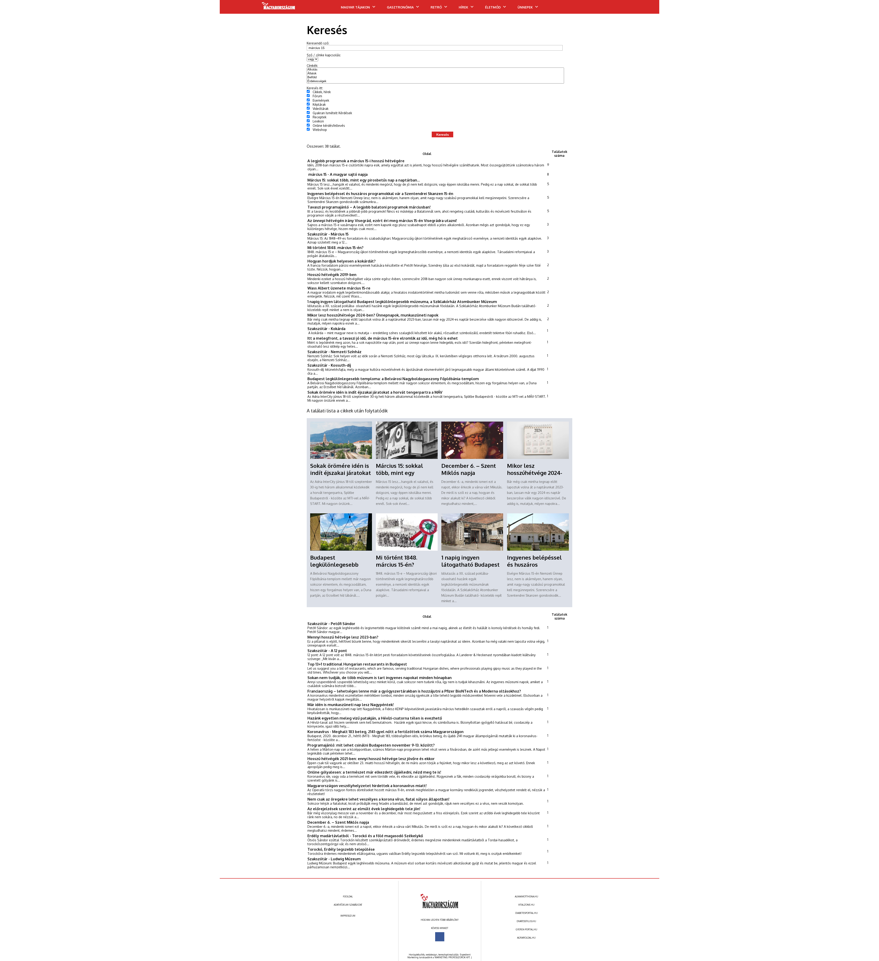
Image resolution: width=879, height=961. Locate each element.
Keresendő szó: (318, 43)
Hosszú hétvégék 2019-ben (331, 274)
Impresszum (347, 915)
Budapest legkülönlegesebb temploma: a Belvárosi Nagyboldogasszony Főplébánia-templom (393, 378)
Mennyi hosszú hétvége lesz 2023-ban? (342, 637)
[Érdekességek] (435, 81)
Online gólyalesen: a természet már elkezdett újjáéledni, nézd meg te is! (374, 772)
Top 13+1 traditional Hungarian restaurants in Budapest (357, 664)
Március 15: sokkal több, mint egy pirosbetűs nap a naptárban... (363, 180)
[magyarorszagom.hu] (278, 7)
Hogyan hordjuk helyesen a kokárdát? (341, 261)
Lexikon (318, 121)
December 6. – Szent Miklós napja (468, 469)
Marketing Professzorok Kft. (452, 957)
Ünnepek (525, 7)
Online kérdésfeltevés (329, 125)
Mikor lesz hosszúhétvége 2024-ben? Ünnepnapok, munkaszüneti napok (372, 315)
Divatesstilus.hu (526, 921)
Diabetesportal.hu (526, 913)
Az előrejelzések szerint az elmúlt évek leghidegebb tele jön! (363, 808)
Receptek (319, 117)
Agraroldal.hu (526, 937)
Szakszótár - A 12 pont (327, 650)
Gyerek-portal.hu (526, 929)
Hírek (463, 7)
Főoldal (348, 896)
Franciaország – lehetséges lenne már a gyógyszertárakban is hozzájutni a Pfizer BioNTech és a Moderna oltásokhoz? (414, 691)
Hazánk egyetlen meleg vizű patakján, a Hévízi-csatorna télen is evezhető (374, 718)
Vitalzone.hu (526, 904)
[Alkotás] (435, 70)
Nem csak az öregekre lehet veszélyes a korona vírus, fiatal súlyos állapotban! (378, 799)
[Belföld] (435, 77)
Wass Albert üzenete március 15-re (338, 288)
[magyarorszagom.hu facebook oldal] (439, 936)
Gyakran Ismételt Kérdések (332, 113)
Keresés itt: (315, 88)
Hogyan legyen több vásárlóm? (439, 919)
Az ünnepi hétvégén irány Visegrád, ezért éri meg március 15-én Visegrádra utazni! (382, 220)
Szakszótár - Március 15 (328, 234)
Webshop (320, 130)
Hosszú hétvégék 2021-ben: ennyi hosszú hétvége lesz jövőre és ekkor (371, 758)
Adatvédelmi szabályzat (348, 904)
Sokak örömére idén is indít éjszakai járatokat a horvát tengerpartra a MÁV (374, 392)
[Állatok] (435, 74)
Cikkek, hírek (322, 92)
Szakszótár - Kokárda (326, 328)
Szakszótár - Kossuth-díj (329, 365)
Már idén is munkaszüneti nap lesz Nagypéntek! (350, 704)
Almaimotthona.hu (526, 896)
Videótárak (320, 109)
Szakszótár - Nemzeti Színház (334, 351)
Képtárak (319, 104)
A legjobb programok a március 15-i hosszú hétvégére (355, 160)
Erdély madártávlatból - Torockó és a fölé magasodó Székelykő (365, 835)
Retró (436, 7)
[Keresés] (646, 8)
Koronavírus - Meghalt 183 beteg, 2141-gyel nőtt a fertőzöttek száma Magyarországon (385, 731)
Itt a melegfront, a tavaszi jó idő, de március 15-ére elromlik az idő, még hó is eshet (382, 338)
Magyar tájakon (355, 7)
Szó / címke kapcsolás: (324, 55)
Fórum (317, 96)
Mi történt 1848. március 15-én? (335, 247)
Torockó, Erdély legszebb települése (341, 849)
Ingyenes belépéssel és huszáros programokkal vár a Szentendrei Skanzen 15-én (380, 193)
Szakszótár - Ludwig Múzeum (334, 858)
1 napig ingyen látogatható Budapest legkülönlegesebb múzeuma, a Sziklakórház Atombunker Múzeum (402, 301)
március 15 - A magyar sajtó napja (337, 174)
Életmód (493, 7)
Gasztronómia (400, 7)
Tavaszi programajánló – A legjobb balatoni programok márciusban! (369, 207)
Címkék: (312, 66)
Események (321, 100)
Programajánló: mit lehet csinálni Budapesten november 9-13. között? (371, 745)
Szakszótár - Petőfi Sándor (331, 623)
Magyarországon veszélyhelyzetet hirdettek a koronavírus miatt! (367, 785)
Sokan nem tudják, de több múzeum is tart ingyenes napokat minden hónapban (379, 677)
